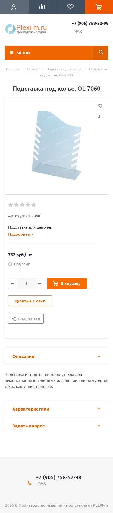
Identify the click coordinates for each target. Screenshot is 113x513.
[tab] (20, 234)
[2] (17, 204)
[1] (11, 204)
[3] (22, 204)
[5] (34, 204)
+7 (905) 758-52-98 (90, 23)
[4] (28, 204)
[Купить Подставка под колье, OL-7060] (56, 144)
